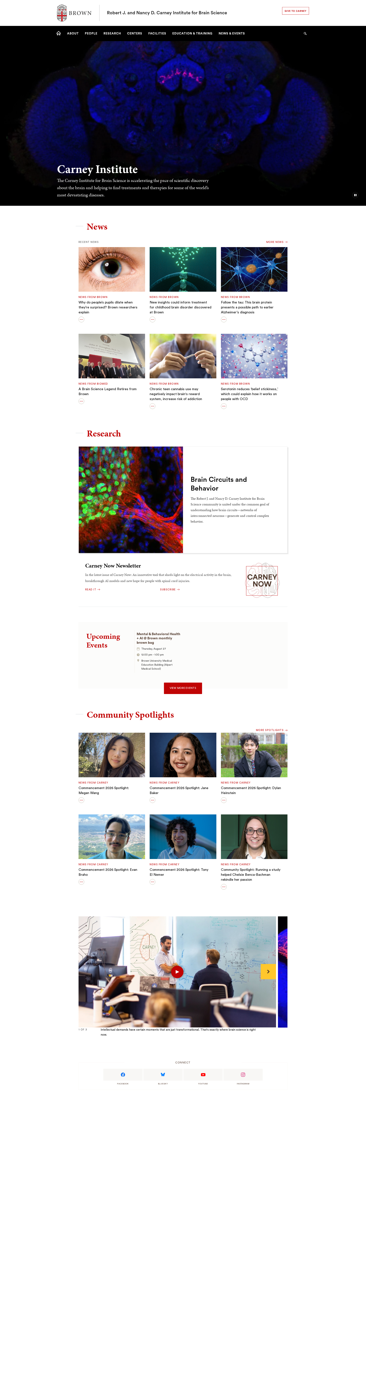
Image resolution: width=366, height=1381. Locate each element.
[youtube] (203, 1075)
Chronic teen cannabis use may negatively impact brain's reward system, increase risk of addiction (176, 394)
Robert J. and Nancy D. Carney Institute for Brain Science (167, 13)
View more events (183, 688)
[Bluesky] (163, 1075)
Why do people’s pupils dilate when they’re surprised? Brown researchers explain (108, 307)
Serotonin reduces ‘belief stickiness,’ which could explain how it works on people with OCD (249, 394)
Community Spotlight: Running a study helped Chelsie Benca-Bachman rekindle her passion (250, 874)
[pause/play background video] (355, 195)
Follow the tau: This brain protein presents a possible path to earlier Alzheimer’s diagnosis (247, 307)
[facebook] (123, 1075)
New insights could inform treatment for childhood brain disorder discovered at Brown (180, 307)
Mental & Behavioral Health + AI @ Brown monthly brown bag (158, 638)
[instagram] (243, 1075)
